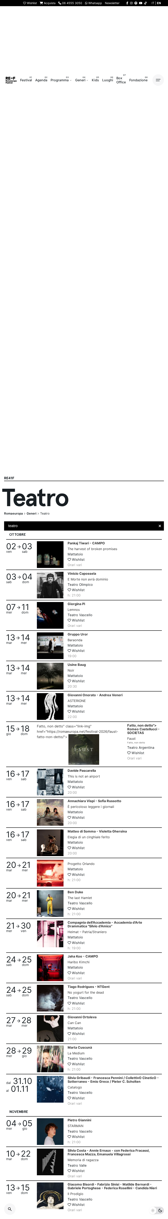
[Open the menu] (158, 80)
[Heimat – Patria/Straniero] (50, 934)
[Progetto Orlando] (50, 873)
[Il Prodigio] (50, 1195)
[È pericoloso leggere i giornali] (50, 812)
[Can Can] (50, 1028)
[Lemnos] (50, 615)
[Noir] (50, 676)
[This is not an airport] (50, 782)
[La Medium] (50, 1059)
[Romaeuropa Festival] (11, 80)
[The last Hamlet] (50, 903)
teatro (13, 526)
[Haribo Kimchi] (50, 967)
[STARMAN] (50, 1131)
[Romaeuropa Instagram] (131, 3)
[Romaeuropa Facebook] (127, 3)
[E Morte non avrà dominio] (50, 585)
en (159, 3)
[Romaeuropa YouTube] (140, 3)
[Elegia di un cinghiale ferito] (50, 842)
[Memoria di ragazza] (50, 1162)
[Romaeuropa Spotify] (135, 3)
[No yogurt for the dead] (50, 998)
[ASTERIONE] (50, 706)
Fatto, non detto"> (143, 734)
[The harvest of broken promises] (50, 554)
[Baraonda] (50, 645)
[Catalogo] (50, 1089)
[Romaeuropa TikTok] (145, 3)
